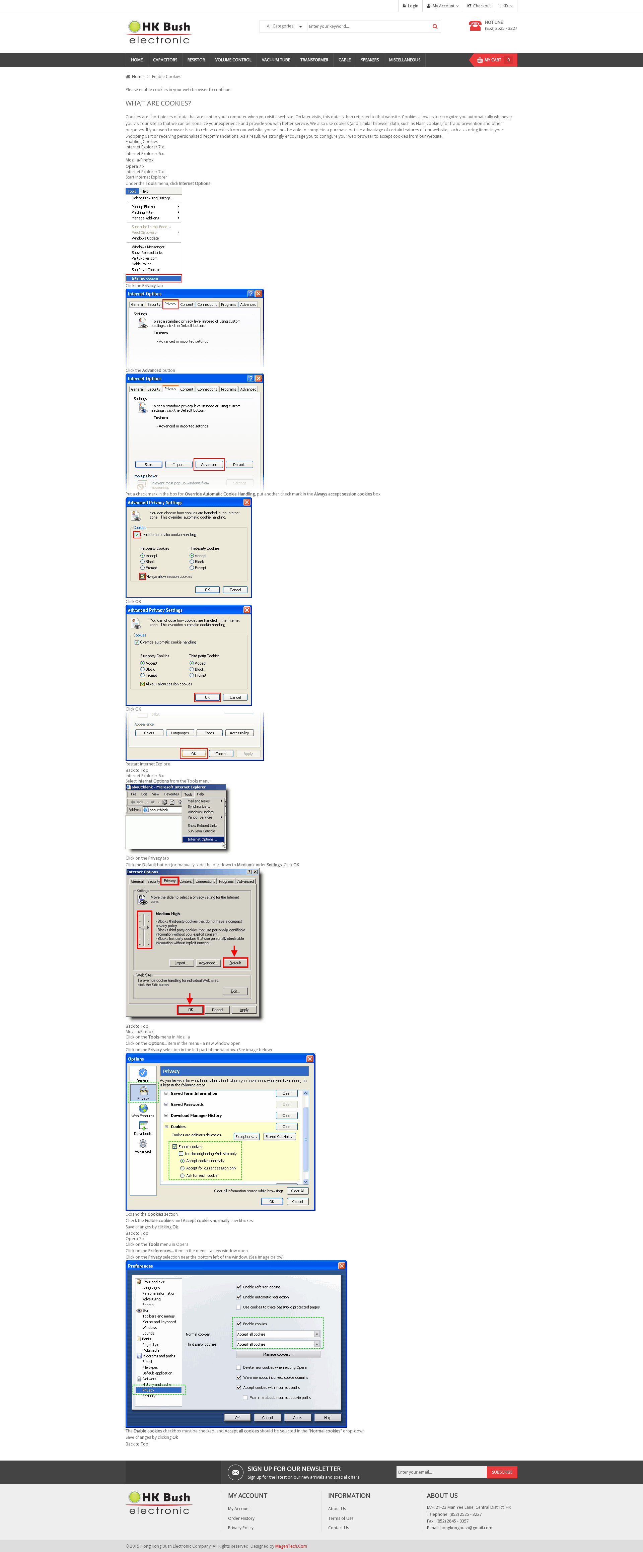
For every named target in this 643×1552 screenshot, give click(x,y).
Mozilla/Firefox (139, 160)
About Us (337, 1508)
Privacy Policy (241, 1528)
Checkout (482, 6)
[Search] (435, 26)
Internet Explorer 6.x (145, 153)
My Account (443, 6)
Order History (241, 1518)
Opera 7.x (135, 166)
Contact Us (338, 1528)
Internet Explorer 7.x (145, 147)
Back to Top (137, 770)
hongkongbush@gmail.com (466, 1528)
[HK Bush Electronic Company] (159, 32)
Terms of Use (341, 1518)
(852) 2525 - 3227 (501, 28)
